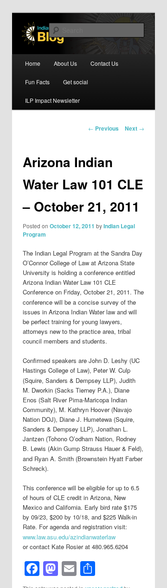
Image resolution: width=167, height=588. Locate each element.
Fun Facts (37, 82)
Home (32, 63)
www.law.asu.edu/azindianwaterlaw (69, 536)
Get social (75, 82)
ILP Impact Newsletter (52, 100)
